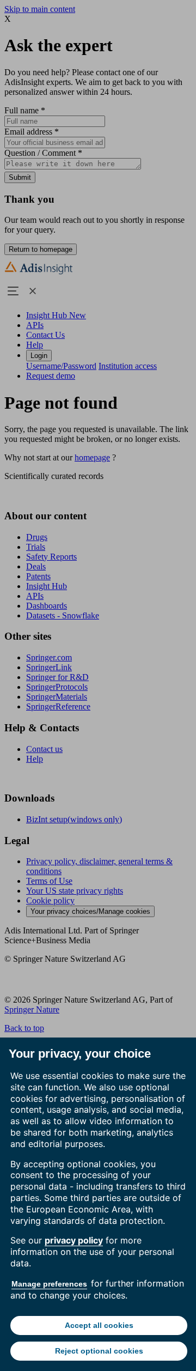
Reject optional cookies (99, 1350)
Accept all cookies (99, 1325)
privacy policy (74, 1240)
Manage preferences (49, 1283)
